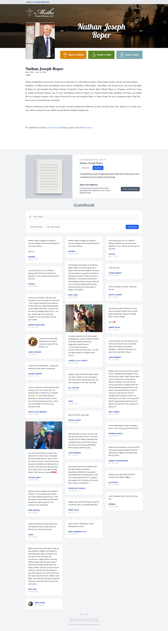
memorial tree (53, 127)
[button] (44, 435)
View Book (85, 168)
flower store (87, 127)
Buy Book (98, 168)
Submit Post (132, 227)
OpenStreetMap (86, 625)
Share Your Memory (130, 189)
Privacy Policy (77, 621)
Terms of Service (90, 621)
